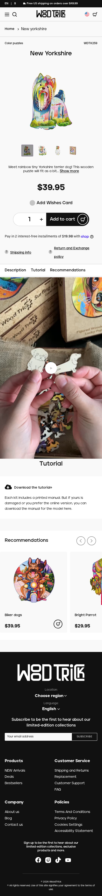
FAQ (58, 789)
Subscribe (84, 737)
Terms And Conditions (72, 812)
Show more (69, 171)
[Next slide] (91, 540)
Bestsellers (13, 783)
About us (12, 812)
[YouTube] (68, 860)
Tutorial (38, 270)
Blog (8, 818)
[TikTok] (58, 860)
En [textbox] (6, 3)
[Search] (14, 14)
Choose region (49, 696)
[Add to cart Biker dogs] (58, 624)
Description (15, 270)
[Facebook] (38, 860)
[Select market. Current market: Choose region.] (87, 14)
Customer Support (70, 783)
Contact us (14, 824)
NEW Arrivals (15, 770)
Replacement (65, 776)
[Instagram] (48, 860)
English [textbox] (49, 709)
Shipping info (20, 252)
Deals (9, 776)
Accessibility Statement (74, 831)
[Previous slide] (80, 540)
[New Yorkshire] (51, 101)
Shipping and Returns (72, 770)
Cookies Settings (68, 824)
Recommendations (67, 270)
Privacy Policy (66, 818)
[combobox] (6, 4)
